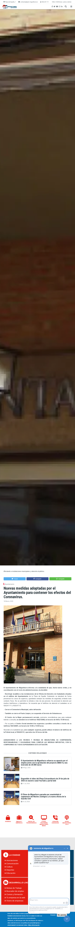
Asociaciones (12, 860)
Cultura (9, 867)
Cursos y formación (14, 894)
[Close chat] (67, 919)
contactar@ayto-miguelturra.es (29, 2)
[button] (15, 578)
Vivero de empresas (14, 901)
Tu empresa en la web (15, 898)
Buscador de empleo (15, 891)
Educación (10, 873)
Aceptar (53, 915)
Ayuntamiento (9, 584)
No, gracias (62, 915)
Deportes (10, 870)
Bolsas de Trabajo (14, 888)
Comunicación (12, 864)
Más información (34, 925)
